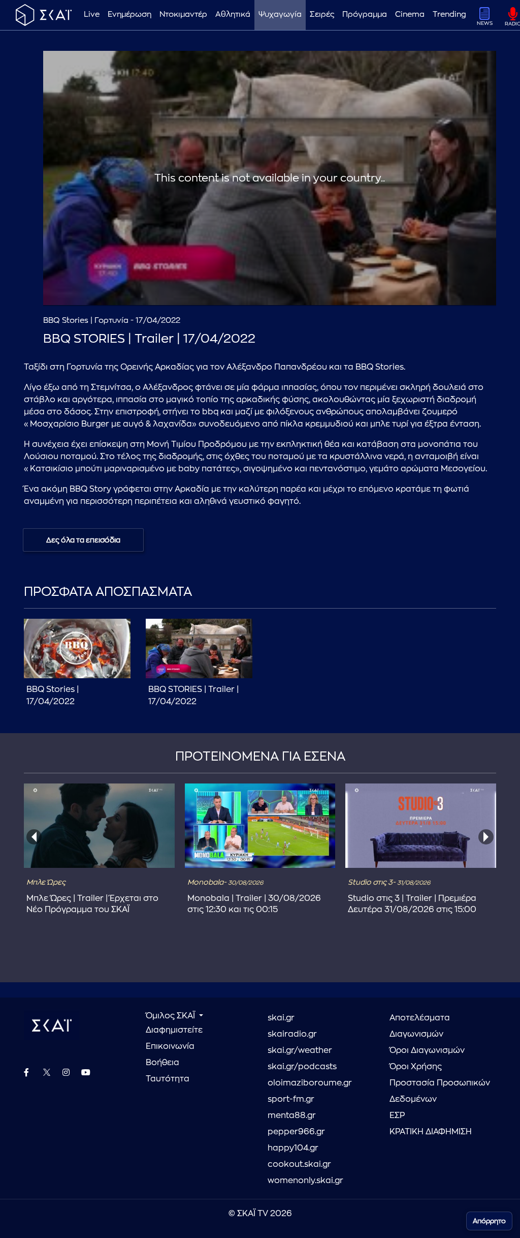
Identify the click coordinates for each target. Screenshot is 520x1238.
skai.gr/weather (300, 1050)
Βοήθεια (162, 1063)
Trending (449, 14)
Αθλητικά (232, 14)
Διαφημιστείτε (174, 1030)
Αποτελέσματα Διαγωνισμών (419, 1026)
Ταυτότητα (167, 1079)
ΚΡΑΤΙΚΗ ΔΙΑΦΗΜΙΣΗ (430, 1132)
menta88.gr (292, 1115)
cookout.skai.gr (299, 1164)
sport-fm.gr (291, 1099)
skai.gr (281, 1018)
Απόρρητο (489, 1221)
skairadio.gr (292, 1034)
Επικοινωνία (170, 1046)
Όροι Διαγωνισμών (427, 1050)
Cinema (410, 14)
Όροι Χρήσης (415, 1067)
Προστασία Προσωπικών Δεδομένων (439, 1091)
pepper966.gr (296, 1132)
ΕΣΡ (397, 1115)
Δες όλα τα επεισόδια (83, 539)
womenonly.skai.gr (305, 1180)
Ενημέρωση (129, 14)
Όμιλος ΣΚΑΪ (171, 1016)
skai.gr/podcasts (302, 1067)
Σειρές (322, 14)
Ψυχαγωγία (280, 14)
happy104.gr (293, 1148)
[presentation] (34, 836)
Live (92, 14)
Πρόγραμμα (364, 14)
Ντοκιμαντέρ (183, 14)
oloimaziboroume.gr (310, 1083)
